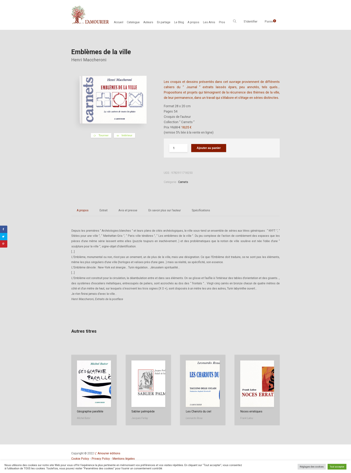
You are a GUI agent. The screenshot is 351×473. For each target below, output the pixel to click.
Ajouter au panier (209, 147)
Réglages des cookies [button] (312, 466)
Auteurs (148, 22)
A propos (193, 22)
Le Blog (179, 22)
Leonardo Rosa (194, 418)
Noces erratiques (251, 411)
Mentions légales (123, 458)
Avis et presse (127, 210)
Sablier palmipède (143, 411)
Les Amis (209, 22)
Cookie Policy (80, 458)
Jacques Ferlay (139, 418)
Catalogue (133, 22)
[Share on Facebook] (3, 229)
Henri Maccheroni (88, 59)
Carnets (183, 182)
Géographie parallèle (90, 411)
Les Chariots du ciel (198, 411)
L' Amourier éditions (107, 453)
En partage (163, 22)
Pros (222, 22)
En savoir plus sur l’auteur (164, 210)
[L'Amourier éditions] (90, 15)
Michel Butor (83, 418)
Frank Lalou (246, 418)
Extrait (103, 210)
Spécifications (201, 210)
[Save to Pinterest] (3, 244)
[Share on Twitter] (3, 236)
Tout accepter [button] (337, 466)
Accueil (118, 22)
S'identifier (250, 21)
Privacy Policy (101, 458)
